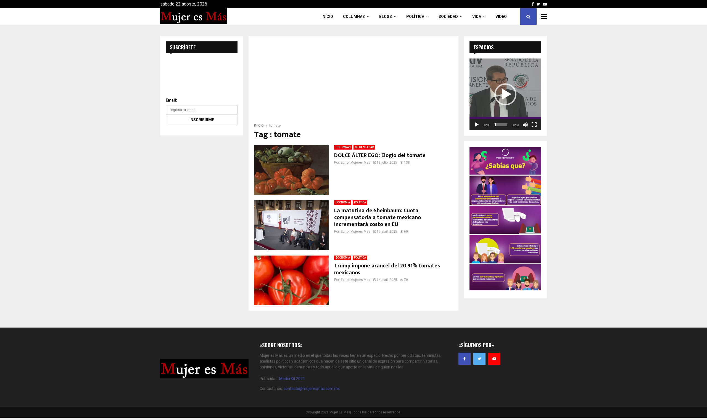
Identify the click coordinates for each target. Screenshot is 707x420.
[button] (505, 94)
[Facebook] (464, 359)
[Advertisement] (353, 81)
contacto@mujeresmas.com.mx (312, 388)
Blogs (385, 16)
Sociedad (448, 16)
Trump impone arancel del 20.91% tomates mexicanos (387, 269)
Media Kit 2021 (292, 378)
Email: (171, 100)
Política (415, 16)
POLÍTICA (360, 202)
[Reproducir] (476, 124)
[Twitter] (479, 359)
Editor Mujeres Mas (355, 162)
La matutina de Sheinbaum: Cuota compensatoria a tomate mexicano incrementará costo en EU (377, 217)
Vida (476, 16)
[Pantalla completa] (534, 124)
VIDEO (501, 16)
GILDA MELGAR (364, 147)
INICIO (327, 16)
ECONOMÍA (343, 202)
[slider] (501, 124)
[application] (505, 94)
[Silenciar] (525, 124)
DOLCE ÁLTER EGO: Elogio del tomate (380, 155)
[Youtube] (494, 359)
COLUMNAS (354, 16)
